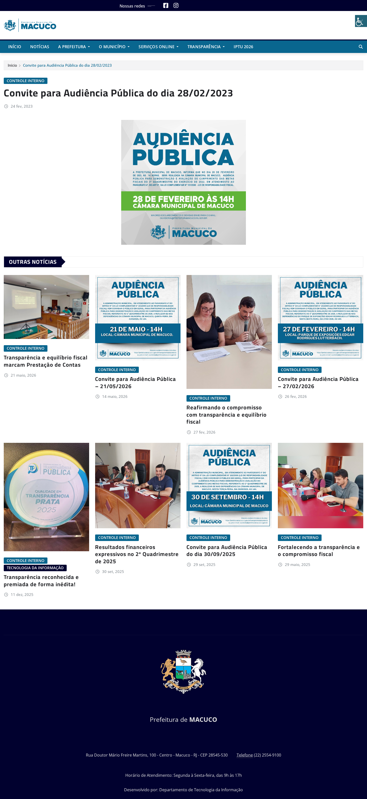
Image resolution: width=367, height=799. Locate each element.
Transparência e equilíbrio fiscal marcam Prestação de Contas (46, 361)
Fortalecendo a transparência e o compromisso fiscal (319, 550)
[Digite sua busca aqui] (360, 46)
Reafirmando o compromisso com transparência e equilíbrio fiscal (226, 414)
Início (14, 46)
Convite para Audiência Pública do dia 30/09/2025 (226, 550)
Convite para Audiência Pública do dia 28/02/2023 (67, 65)
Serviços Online (157, 46)
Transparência (204, 46)
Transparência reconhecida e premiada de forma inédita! (41, 580)
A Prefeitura (72, 46)
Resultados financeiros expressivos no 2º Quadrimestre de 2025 (137, 554)
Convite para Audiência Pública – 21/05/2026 (135, 382)
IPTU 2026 (243, 46)
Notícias (39, 46)
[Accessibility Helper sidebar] (361, 21)
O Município (113, 46)
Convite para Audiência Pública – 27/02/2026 (318, 382)
